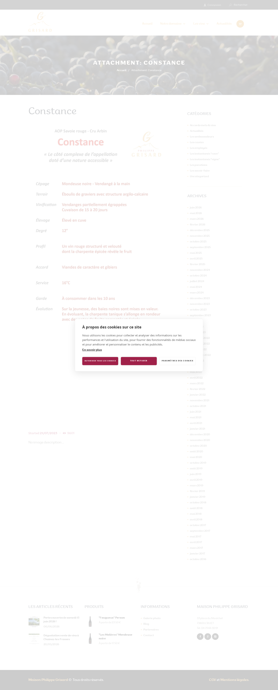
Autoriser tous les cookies (100, 361)
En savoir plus (92, 350)
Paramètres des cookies (177, 361)
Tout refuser (139, 361)
